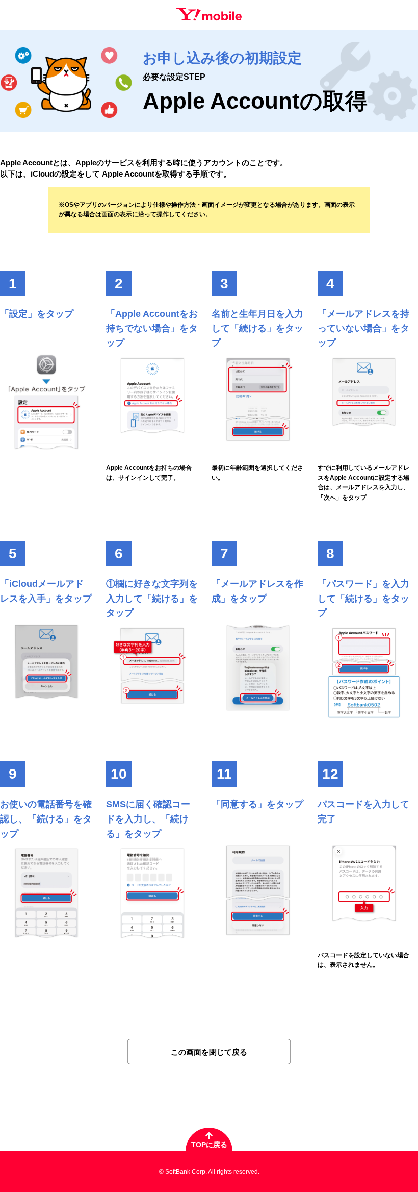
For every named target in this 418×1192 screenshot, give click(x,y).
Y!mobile (209, 14)
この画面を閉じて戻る (209, 1052)
